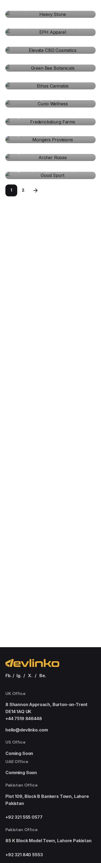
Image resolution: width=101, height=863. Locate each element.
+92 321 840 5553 (24, 854)
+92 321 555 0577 (23, 817)
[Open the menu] (88, 51)
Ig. (19, 675)
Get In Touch (63, 51)
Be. (42, 675)
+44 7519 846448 (23, 718)
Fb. (8, 675)
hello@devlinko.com (26, 730)
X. (30, 675)
